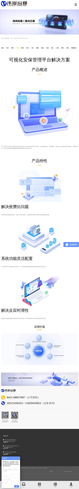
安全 (7, 48)
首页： (2, 38)
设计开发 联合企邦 (68, 471)
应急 (2, 48)
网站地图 (45, 468)
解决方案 (7, 38)
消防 (12, 48)
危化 (27, 48)
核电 (42, 48)
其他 (67, 48)
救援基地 (73, 48)
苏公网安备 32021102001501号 (36, 468)
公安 (11, 38)
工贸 (32, 48)
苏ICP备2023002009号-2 (24, 468)
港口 (52, 48)
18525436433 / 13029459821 (24, 403)
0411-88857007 (16, 397)
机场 (47, 48)
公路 (57, 48)
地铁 (62, 48)
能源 (37, 48)
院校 (22, 48)
